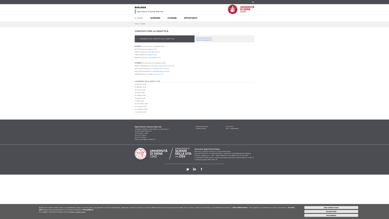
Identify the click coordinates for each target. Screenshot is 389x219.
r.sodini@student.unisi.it (154, 74)
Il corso (139, 18)
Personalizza (331, 215)
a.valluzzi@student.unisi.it (159, 71)
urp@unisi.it (204, 155)
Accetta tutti (331, 211)
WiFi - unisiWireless (232, 128)
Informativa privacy (202, 126)
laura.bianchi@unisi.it (152, 57)
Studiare (172, 18)
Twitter (187, 168)
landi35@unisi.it (150, 54)
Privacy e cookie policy (77, 212)
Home (137, 24)
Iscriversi (155, 18)
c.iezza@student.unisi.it (159, 68)
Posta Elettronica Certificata (241, 153)
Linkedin (194, 168)
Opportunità (190, 18)
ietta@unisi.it (150, 49)
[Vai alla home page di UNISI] (241, 13)
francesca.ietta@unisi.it (203, 40)
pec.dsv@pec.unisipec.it (146, 139)
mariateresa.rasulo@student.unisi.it (160, 66)
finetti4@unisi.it (153, 52)
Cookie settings (201, 128)
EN (253, 2)
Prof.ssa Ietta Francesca (204, 38)
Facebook (201, 168)
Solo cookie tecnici (331, 207)
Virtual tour (229, 126)
